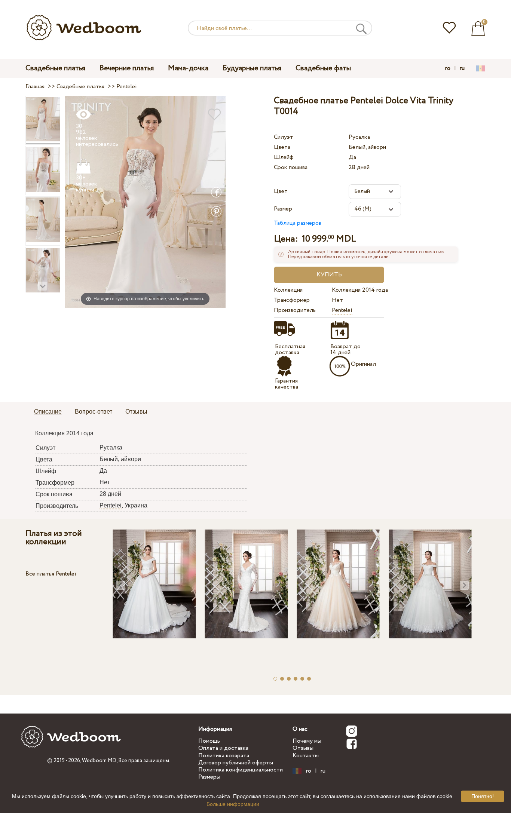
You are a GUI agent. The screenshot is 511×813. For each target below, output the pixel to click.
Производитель (295, 310)
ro (447, 68)
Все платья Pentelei (50, 574)
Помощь (209, 741)
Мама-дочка (188, 68)
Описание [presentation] (48, 411)
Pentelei (342, 310)
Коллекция (288, 290)
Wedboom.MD (99, 760)
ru (462, 68)
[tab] (48, 412)
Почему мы (307, 741)
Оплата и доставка (223, 748)
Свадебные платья (55, 68)
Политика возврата (223, 755)
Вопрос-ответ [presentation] (93, 411)
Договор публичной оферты (235, 762)
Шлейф (284, 157)
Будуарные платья (252, 68)
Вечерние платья (127, 68)
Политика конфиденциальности (240, 770)
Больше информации (232, 804)
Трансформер (292, 300)
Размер (283, 208)
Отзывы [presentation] (136, 411)
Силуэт (283, 137)
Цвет (281, 191)
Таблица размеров (297, 223)
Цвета (282, 147)
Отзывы (303, 748)
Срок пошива (290, 167)
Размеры (209, 777)
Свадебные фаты (323, 68)
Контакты (306, 755)
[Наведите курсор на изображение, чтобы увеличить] (145, 201)
